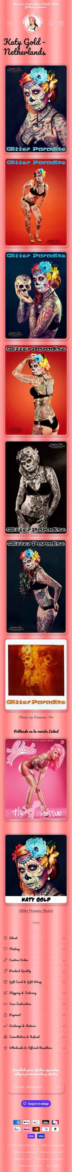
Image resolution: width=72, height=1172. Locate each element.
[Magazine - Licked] (36, 821)
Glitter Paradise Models (36, 911)
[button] (9, 23)
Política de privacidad (24, 1152)
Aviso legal (52, 1165)
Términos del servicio (52, 1152)
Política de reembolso (53, 1145)
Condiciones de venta (29, 1165)
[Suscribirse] (58, 1087)
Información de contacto (49, 1158)
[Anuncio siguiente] (64, 5)
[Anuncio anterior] (7, 5)
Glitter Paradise (26, 1145)
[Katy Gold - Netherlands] (36, 905)
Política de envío (23, 1158)
